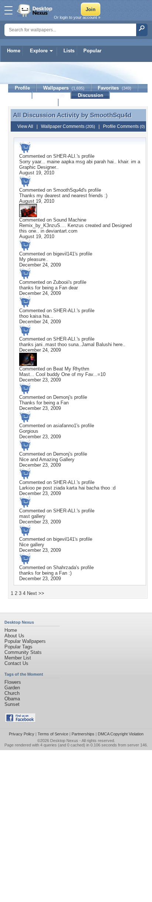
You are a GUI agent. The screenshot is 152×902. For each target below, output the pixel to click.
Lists (69, 50)
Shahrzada (64, 567)
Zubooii (61, 282)
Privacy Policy (21, 734)
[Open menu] (8, 10)
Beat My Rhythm (71, 369)
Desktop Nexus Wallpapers (35, 10)
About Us (14, 635)
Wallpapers (63, 88)
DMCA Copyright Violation (121, 734)
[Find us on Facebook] (20, 721)
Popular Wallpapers (25, 641)
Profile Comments (124, 126)
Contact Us (16, 663)
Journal (52, 95)
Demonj (61, 397)
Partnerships (83, 734)
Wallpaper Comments (68, 126)
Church (12, 693)
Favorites (114, 88)
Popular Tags (18, 646)
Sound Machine (69, 220)
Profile (22, 88)
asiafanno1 (64, 425)
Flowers (12, 682)
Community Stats (23, 652)
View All (25, 126)
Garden (12, 687)
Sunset (12, 704)
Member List (17, 658)
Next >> (35, 593)
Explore (39, 50)
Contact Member (33, 102)
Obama (12, 698)
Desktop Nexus (64, 740)
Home (13, 50)
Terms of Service (53, 734)
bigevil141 (64, 254)
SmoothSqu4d (110, 115)
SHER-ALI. (65, 156)
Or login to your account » (77, 17)
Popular (92, 50)
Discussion (90, 95)
